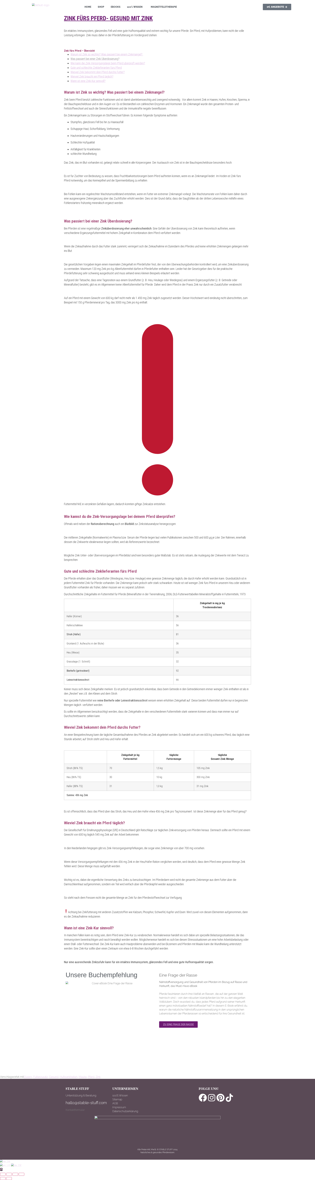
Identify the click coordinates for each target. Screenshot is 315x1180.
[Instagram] (212, 1098)
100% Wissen (135, 7)
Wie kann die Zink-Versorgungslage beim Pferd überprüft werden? (108, 63)
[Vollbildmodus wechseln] (9, 1174)
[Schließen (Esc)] (21, 1174)
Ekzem (28, 1076)
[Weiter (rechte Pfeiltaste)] (9, 1178)
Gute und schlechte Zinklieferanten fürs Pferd (96, 67)
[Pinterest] (220, 1098)
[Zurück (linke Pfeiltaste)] (3, 1178)
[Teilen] (15, 1174)
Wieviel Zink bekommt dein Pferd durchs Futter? (98, 72)
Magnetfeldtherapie (164, 7)
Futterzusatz (40, 1076)
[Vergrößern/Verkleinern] (3, 1174)
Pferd (91, 1076)
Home (87, 7)
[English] (5, 1165)
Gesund (53, 1076)
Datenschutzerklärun (124, 1111)
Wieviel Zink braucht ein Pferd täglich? (92, 76)
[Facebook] (203, 1098)
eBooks (115, 7)
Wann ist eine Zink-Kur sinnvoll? (88, 81)
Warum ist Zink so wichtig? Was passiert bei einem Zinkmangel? (107, 54)
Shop (101, 7)
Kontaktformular (75, 1109)
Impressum (119, 1107)
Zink (98, 1076)
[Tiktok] (229, 1098)
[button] (135, 6)
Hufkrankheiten (68, 1076)
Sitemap (117, 1099)
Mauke (83, 1076)
